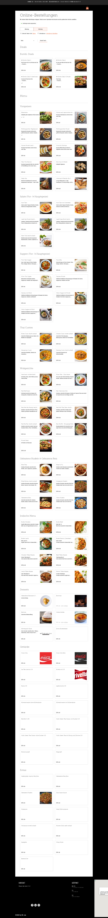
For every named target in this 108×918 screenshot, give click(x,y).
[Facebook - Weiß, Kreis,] (32, 905)
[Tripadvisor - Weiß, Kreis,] (35, 905)
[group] (40, 29)
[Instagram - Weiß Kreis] (39, 905)
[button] (87, 7)
